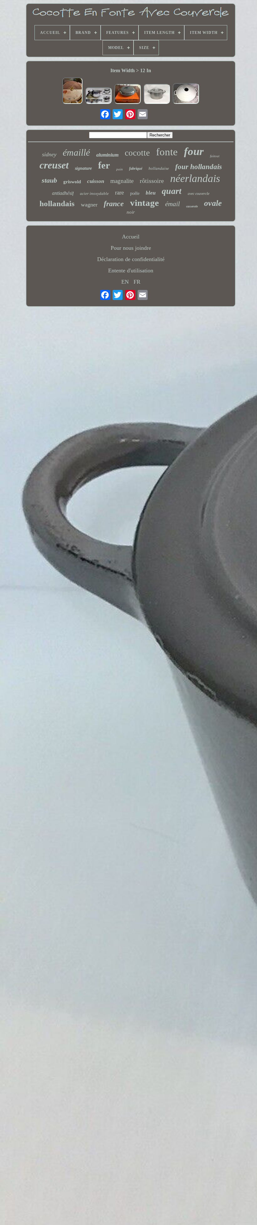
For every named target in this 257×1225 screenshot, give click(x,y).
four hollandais (198, 167)
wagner (89, 204)
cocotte (137, 153)
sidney (49, 154)
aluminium (107, 155)
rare (119, 192)
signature (83, 168)
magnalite (122, 181)
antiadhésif (63, 193)
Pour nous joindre (131, 248)
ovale (213, 203)
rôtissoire (152, 180)
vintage (144, 203)
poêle (134, 193)
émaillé (76, 152)
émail (172, 204)
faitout (214, 156)
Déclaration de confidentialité (131, 259)
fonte (167, 152)
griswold (72, 181)
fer (104, 165)
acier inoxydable (94, 193)
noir (131, 212)
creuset (54, 165)
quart (171, 191)
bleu (150, 193)
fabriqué (135, 168)
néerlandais (195, 178)
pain (119, 169)
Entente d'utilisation (130, 270)
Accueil (130, 236)
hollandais (57, 203)
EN (125, 282)
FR (137, 282)
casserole (192, 206)
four (194, 151)
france (114, 204)
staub (49, 180)
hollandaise (159, 168)
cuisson (95, 181)
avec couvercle (198, 193)
